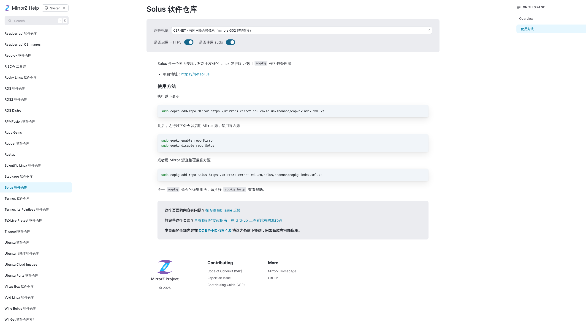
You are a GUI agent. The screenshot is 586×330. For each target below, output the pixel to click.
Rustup (10, 154)
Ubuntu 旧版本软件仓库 (22, 253)
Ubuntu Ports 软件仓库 (21, 275)
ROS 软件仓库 (15, 88)
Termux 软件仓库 (17, 198)
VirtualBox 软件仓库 (19, 286)
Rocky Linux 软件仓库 (21, 77)
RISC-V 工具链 (15, 66)
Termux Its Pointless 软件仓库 (27, 209)
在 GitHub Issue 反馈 (223, 210)
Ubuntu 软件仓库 (17, 242)
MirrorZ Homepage (282, 271)
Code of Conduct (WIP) (224, 271)
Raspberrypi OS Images (23, 44)
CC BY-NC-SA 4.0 (215, 230)
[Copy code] (422, 111)
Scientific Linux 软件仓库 (23, 165)
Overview (526, 18)
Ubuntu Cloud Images (21, 264)
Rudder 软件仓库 (17, 143)
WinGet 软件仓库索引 (20, 319)
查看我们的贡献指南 (210, 220)
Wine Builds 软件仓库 (20, 308)
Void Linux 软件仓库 (19, 297)
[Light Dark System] (55, 8)
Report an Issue (219, 278)
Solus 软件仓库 (16, 187)
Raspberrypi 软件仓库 (21, 33)
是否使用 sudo (211, 42)
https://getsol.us (195, 74)
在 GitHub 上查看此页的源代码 (256, 220)
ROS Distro (13, 110)
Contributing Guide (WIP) (226, 285)
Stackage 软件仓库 (19, 176)
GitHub (273, 278)
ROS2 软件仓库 (16, 99)
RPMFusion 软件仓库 (20, 121)
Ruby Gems (13, 132)
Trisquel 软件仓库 (17, 231)
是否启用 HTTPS (168, 42)
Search (40, 21)
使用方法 (527, 29)
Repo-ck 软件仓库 (18, 55)
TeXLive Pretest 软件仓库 (23, 220)
